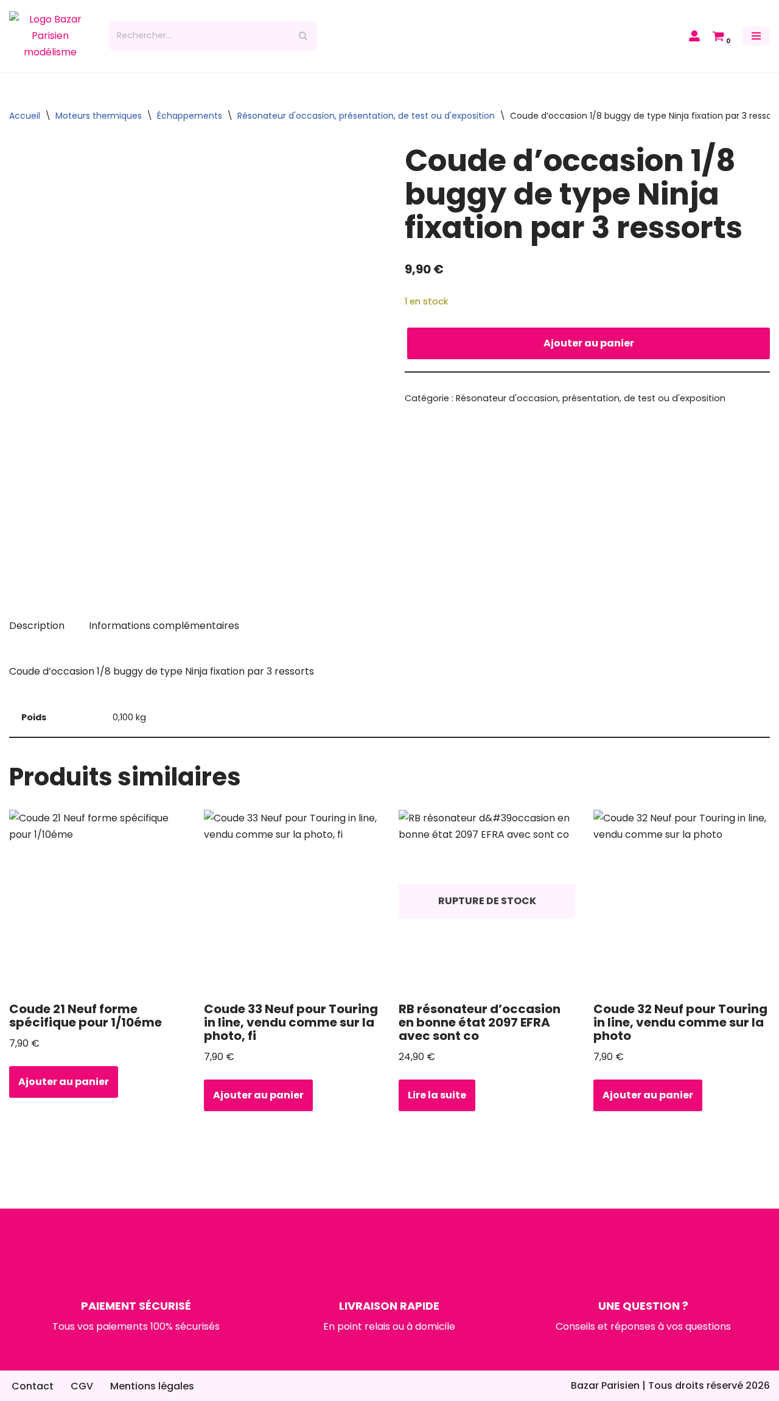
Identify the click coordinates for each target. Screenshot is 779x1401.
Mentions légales (152, 1386)
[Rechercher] (302, 36)
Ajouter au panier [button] (63, 1082)
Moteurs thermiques (98, 116)
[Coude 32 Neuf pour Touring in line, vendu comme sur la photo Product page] (682, 901)
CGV (82, 1386)
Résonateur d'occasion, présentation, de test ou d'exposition (366, 116)
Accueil (24, 116)
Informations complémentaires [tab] (164, 626)
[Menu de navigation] (756, 36)
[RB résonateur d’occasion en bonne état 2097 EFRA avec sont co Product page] (487, 901)
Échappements (189, 116)
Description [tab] (37, 626)
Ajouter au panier (588, 343)
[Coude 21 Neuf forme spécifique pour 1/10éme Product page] (97, 901)
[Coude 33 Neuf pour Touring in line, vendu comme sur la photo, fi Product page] (292, 901)
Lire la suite (437, 1095)
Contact (33, 1386)
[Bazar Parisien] (50, 36)
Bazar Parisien (605, 1385)
